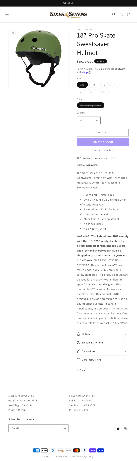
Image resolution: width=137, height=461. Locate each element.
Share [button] (83, 370)
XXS (84, 85)
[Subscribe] (64, 428)
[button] (7, 14)
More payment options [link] (103, 150)
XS (96, 85)
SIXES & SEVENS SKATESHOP (63, 456)
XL (93, 93)
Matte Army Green (92, 106)
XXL (105, 93)
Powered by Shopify (84, 456)
